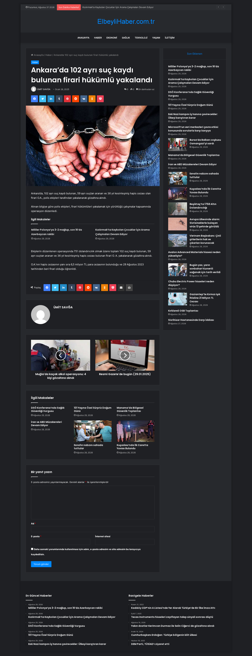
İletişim (170, 37)
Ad (33, 523)
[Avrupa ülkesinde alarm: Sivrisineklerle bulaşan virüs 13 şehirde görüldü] (177, 224)
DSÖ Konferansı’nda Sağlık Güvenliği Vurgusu (106, 7)
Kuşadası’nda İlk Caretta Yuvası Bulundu (132, 446)
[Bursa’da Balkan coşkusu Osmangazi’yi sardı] (177, 144)
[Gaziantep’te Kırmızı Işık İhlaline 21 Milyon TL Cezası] (177, 299)
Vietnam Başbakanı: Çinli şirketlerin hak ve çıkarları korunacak (205, 239)
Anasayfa (83, 37)
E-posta (36, 536)
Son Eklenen (194, 53)
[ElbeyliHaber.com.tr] (126, 21)
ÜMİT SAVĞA (43, 89)
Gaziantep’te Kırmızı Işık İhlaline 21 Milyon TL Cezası (205, 298)
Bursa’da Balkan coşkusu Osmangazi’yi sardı (205, 141)
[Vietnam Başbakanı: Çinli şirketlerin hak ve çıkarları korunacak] (177, 240)
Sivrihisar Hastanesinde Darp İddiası (191, 320)
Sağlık (126, 37)
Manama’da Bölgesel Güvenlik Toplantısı (130, 409)
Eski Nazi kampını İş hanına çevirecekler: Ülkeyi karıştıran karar (193, 115)
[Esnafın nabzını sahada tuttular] (93, 431)
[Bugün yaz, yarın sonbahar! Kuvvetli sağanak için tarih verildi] (177, 269)
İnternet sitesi (102, 536)
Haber (98, 37)
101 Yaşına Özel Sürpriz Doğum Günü (92, 409)
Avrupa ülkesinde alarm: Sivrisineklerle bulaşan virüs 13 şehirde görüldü (205, 223)
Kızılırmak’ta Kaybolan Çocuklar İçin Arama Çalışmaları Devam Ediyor (190, 81)
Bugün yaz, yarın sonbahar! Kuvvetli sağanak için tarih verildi (205, 268)
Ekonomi (111, 37)
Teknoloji (141, 37)
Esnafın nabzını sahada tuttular (88, 446)
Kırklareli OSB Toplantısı (183, 310)
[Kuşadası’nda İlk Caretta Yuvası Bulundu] (135, 431)
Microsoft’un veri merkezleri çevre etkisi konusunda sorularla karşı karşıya (193, 128)
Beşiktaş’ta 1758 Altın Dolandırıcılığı (203, 205)
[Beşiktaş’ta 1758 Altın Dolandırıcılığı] (177, 208)
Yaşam (156, 37)
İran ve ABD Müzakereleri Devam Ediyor (46, 423)
